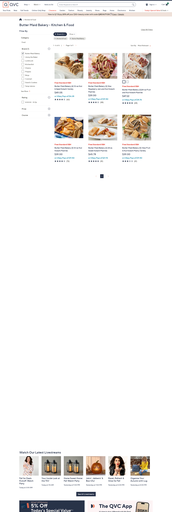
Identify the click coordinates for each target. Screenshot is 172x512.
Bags (104, 10)
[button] (147, 4)
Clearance (52, 10)
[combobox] (94, 4)
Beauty (80, 10)
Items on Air (48, 5)
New (15, 10)
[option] (86, 14)
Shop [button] (26, 5)
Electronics (122, 10)
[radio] (124, 82)
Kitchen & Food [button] (61, 38)
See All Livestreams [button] (86, 494)
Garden (62, 10)
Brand (25, 49)
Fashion (71, 10)
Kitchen (132, 10)
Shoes (97, 10)
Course (25, 115)
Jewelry (89, 10)
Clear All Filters (147, 30)
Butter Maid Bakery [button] (78, 38)
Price (24, 109)
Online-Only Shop (38, 10)
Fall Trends (24, 10)
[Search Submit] (133, 4)
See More (25, 91)
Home (112, 10)
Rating (24, 97)
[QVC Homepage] (20, 19)
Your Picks (6, 10)
